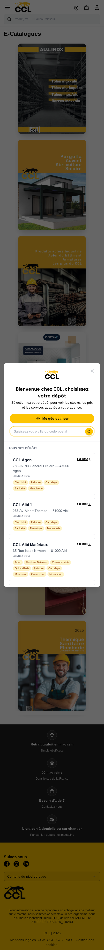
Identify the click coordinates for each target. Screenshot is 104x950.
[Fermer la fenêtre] (92, 371)
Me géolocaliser (55, 418)
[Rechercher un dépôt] (89, 431)
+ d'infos (82, 459)
